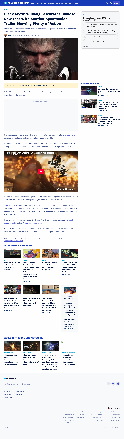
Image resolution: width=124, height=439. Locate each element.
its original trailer (68, 135)
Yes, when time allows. (95, 37)
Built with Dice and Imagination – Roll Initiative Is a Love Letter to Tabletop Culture (109, 120)
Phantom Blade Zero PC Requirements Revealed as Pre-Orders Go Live (11, 359)
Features (35, 3)
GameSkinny (81, 417)
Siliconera (82, 414)
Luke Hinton (46, 312)
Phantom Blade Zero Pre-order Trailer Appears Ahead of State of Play (31, 359)
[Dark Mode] (111, 3)
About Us (7, 391)
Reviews (59, 3)
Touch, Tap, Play (68, 420)
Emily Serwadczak (10, 272)
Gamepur (99, 412)
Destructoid (116, 414)
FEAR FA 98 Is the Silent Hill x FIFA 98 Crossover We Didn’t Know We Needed (69, 267)
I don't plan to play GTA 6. (96, 41)
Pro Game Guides (68, 412)
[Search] (107, 3)
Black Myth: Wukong (12, 205)
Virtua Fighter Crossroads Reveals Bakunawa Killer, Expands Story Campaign (69, 359)
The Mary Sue (115, 417)
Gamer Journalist (68, 417)
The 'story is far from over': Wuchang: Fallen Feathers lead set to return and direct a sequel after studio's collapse (50, 362)
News (43, 3)
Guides (51, 3)
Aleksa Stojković (104, 110)
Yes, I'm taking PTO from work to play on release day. (102, 25)
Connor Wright (9, 310)
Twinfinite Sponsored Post (69, 327)
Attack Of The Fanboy (112, 412)
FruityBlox (99, 420)
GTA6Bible (70, 423)
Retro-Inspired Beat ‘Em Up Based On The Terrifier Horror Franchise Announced (12, 303)
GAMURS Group (115, 428)
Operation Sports (97, 417)
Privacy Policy (8, 397)
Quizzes (68, 3)
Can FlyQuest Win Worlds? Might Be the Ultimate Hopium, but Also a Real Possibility (108, 105)
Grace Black (27, 281)
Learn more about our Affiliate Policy (13, 240)
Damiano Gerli (47, 272)
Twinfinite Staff (103, 95)
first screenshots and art (32, 223)
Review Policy (20, 394)
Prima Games (69, 414)
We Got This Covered (95, 414)
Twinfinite (81, 412)
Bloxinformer (115, 420)
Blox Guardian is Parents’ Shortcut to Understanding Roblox (109, 91)
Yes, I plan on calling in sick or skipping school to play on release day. (101, 31)
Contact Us (20, 391)
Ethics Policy (8, 394)
